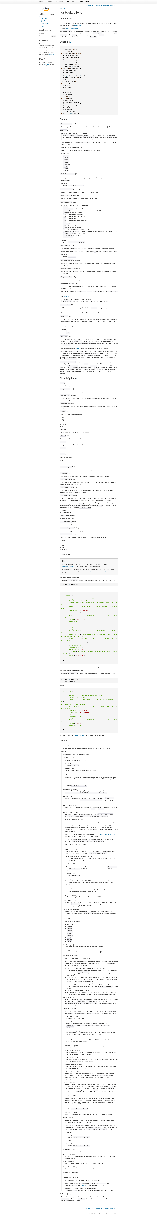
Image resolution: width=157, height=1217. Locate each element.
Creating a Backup (79, 667)
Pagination (78, 312)
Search (53, 36)
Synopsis (43, 20)
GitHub (87, 1)
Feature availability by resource (108, 834)
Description (44, 18)
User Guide (74, 1)
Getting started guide (67, 566)
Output (42, 26)
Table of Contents (46, 14)
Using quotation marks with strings (97, 571)
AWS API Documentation (71, 28)
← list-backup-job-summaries (92, 5)
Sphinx (115, 1213)
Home (67, 1)
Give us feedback (43, 49)
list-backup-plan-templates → (109, 5)
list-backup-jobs (43, 17)
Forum (81, 1)
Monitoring (67, 296)
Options (43, 21)
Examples (43, 25)
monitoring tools (78, 25)
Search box (42, 33)
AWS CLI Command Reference (51, 2)
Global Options (45, 23)
